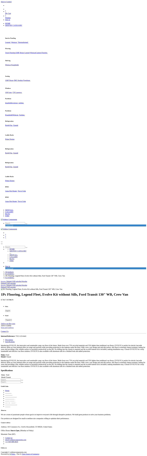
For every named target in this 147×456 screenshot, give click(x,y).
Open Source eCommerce (30, 454)
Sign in (7, 20)
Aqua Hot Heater (11, 191)
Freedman (26, 80)
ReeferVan (9, 125)
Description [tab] (9, 340)
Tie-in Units (22, 191)
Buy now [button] (12, 324)
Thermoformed (23, 42)
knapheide (8, 103)
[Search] (26, 247)
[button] (14, 281)
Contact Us (9, 225)
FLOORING (9, 274)
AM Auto (8, 92)
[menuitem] (7, 23)
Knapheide (15, 65)
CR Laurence (17, 92)
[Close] (2, 243)
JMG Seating (18, 80)
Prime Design (9, 139)
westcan (15, 103)
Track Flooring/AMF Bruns (14, 53)
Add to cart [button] (5, 324)
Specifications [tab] (10, 342)
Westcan (14, 42)
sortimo (21, 103)
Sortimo (22, 115)
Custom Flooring (42, 53)
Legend (27, 53)
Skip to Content (6, 2)
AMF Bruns (9, 80)
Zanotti (15, 125)
